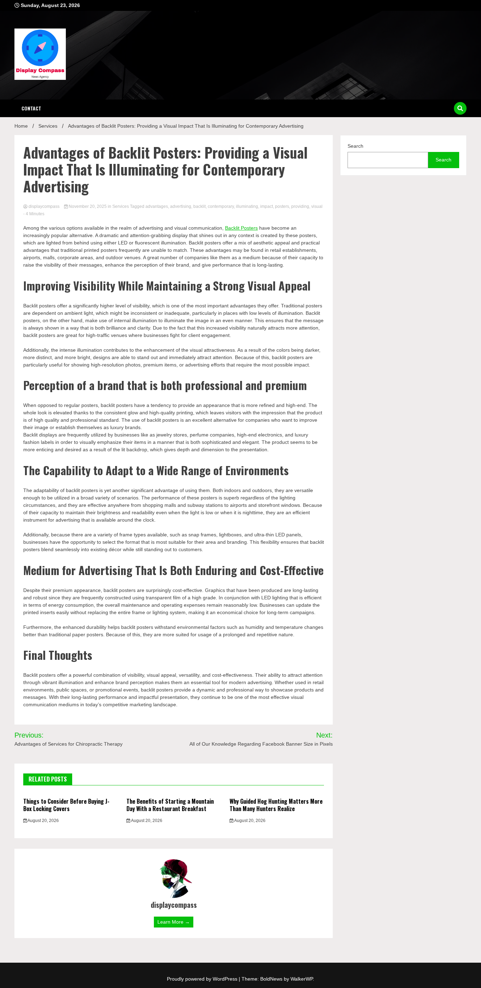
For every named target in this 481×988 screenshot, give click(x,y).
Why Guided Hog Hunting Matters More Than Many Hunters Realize (276, 805)
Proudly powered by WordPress (203, 979)
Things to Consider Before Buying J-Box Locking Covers (66, 805)
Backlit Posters (241, 228)
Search (355, 146)
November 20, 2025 (88, 206)
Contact (31, 108)
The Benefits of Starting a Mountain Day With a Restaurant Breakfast (170, 805)
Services (120, 206)
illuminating (247, 206)
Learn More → (173, 922)
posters (282, 206)
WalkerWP (302, 979)
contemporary (221, 206)
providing (300, 206)
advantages (156, 206)
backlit (199, 206)
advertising (180, 206)
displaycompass (44, 206)
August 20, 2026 (43, 820)
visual (317, 206)
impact (266, 206)
